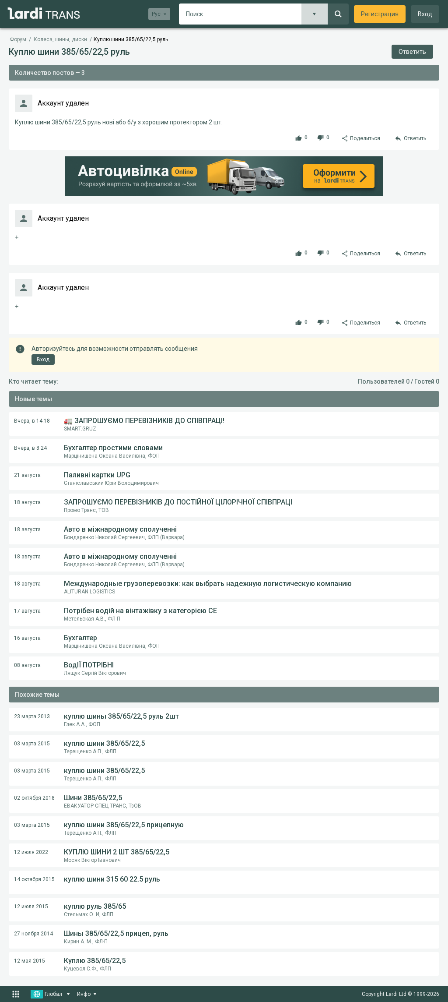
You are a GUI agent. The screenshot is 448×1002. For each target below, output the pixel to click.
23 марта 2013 (32, 716)
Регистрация (380, 14)
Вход (425, 14)
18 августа (27, 502)
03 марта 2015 (32, 744)
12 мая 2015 (29, 961)
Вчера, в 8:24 (30, 448)
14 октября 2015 (34, 879)
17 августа (27, 611)
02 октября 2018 (34, 798)
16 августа (27, 638)
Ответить (412, 51)
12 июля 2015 (31, 906)
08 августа (27, 665)
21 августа (27, 475)
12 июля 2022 (31, 852)
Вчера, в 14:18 (32, 421)
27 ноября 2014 (33, 934)
